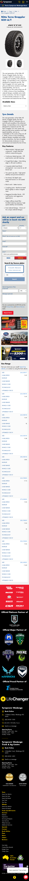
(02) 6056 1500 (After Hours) (11, 723)
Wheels (4, 804)
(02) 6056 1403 (10, 756)
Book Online (6, 831)
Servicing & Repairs (7, 819)
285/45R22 (23, 562)
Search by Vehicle (6, 794)
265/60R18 (23, 394)
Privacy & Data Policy (11, 873)
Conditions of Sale (21, 873)
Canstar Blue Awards (7, 847)
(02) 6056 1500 (10, 719)
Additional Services (7, 825)
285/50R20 (23, 520)
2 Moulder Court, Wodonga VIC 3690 (14, 752)
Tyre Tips (4, 802)
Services (4, 813)
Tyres (3, 792)
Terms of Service (20, 307)
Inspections (5, 817)
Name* (4, 231)
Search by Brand (6, 798)
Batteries (4, 815)
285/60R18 (23, 457)
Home (4, 11)
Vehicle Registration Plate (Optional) (9, 287)
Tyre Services (5, 821)
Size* (3, 225)
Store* (4, 252)
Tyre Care (4, 800)
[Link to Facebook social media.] (14, 877)
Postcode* (5, 246)
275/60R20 (23, 499)
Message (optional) (7, 294)
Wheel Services (6, 823)
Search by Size (6, 796)
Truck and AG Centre (8, 810)
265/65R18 (23, 436)
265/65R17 (23, 372)
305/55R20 (23, 541)
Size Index (4, 845)
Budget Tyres (5, 849)
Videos (4, 837)
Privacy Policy (9, 307)
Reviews (4, 839)
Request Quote (8, 312)
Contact (4, 829)
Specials (4, 827)
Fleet (3, 833)
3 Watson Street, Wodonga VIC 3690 (14, 715)
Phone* (11, 236)
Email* (4, 241)
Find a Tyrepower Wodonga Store (16, 5)
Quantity (21, 225)
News (4, 835)
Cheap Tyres (5, 851)
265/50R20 (23, 478)
